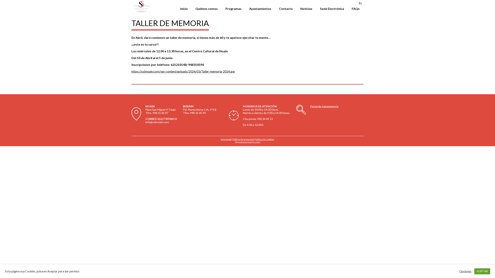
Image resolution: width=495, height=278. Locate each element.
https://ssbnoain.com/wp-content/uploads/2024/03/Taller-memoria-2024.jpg (183, 71)
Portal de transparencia (324, 106)
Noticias (306, 8)
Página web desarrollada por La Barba (247, 142)
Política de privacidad (243, 139)
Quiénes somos (206, 8)
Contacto (286, 8)
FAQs (356, 8)
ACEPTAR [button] (482, 271)
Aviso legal (226, 139)
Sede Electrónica (332, 8)
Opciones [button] (465, 271)
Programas (233, 8)
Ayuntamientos (260, 8)
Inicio (184, 8)
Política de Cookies (264, 139)
